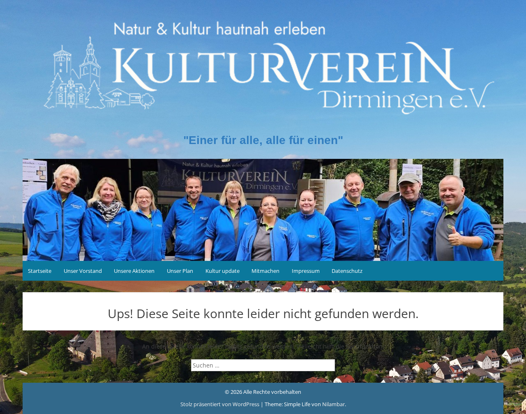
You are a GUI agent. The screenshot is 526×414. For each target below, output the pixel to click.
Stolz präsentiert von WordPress (220, 404)
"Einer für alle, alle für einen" (263, 140)
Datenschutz (347, 270)
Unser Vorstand (83, 270)
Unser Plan (180, 270)
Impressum (306, 270)
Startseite (39, 270)
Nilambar (333, 404)
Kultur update (222, 270)
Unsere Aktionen (134, 270)
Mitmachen (265, 270)
